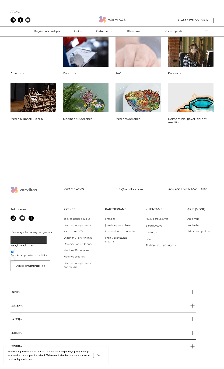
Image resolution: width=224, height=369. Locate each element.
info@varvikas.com (129, 189)
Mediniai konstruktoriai (27, 119)
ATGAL (14, 11)
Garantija (69, 73)
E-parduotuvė (154, 225)
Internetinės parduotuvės (120, 231)
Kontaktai (175, 73)
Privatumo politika (198, 231)
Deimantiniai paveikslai (78, 225)
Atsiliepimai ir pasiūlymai (161, 245)
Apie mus (17, 73)
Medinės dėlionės (127, 119)
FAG (118, 73)
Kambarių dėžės (73, 231)
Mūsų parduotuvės (157, 218)
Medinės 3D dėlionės (77, 119)
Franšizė (110, 218)
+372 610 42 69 (74, 189)
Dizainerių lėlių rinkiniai (78, 237)
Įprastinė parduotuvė (118, 225)
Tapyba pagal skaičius (77, 218)
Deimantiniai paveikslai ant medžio (187, 120)
